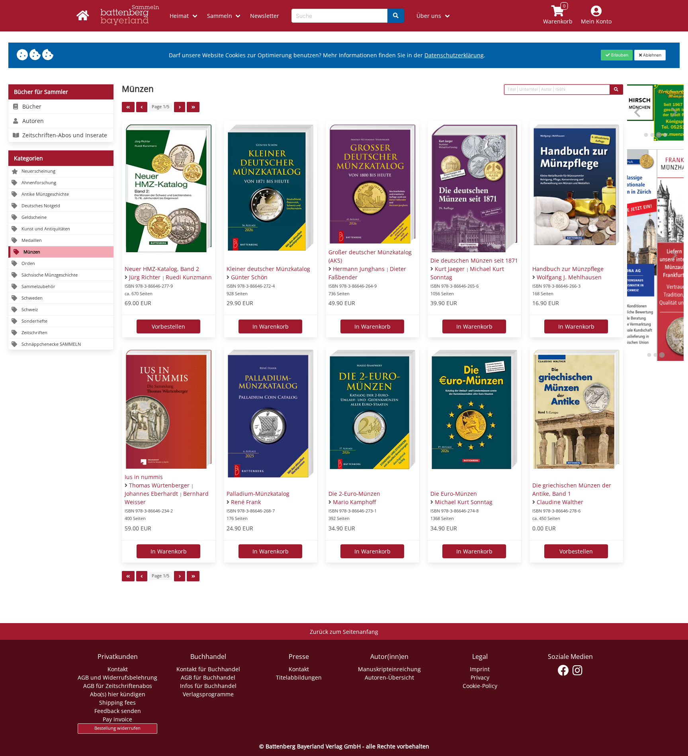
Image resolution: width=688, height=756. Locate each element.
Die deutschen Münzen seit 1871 (474, 260)
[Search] (395, 16)
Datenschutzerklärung (454, 55)
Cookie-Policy (480, 686)
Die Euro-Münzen (453, 493)
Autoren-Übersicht (389, 677)
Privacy (480, 677)
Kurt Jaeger (450, 269)
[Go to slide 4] (665, 135)
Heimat (179, 15)
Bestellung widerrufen (117, 728)
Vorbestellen (168, 326)
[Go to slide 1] (646, 135)
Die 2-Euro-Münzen (354, 493)
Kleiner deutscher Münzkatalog (268, 269)
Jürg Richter (144, 277)
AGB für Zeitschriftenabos (117, 686)
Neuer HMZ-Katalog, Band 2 (162, 269)
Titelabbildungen (299, 677)
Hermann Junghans (359, 269)
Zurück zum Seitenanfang (344, 631)
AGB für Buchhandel (208, 677)
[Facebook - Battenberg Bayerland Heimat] (564, 670)
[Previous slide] (638, 112)
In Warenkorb (270, 326)
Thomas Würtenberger (159, 485)
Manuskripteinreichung (389, 669)
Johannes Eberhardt (151, 493)
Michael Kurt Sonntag (464, 502)
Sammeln (219, 15)
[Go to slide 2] (652, 135)
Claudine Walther (560, 502)
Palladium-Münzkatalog (258, 493)
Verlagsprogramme (208, 694)
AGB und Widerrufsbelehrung (117, 677)
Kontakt (118, 669)
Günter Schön (249, 277)
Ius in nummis (144, 477)
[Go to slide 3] (658, 135)
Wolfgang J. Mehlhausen (569, 277)
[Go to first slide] (673, 255)
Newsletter (264, 15)
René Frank (246, 502)
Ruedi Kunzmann (189, 277)
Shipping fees (117, 702)
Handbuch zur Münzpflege (568, 269)
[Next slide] (673, 112)
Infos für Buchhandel (208, 686)
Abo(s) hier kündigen (117, 694)
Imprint (480, 669)
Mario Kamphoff (354, 502)
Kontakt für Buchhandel (208, 669)
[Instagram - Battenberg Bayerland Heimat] (577, 670)
